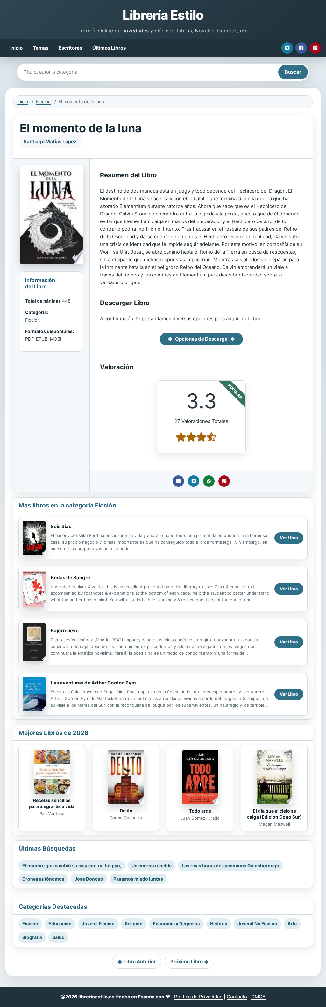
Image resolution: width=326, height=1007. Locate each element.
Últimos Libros (109, 48)
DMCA (258, 997)
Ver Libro (289, 537)
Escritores (70, 48)
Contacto (237, 997)
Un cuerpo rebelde (151, 865)
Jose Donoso (88, 878)
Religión (134, 923)
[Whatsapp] (209, 481)
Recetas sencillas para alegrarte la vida (51, 803)
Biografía (32, 937)
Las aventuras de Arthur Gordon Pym (93, 683)
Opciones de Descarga (201, 339)
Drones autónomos (43, 878)
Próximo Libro (186, 961)
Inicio (16, 48)
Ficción (43, 101)
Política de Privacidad (198, 997)
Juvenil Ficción (98, 923)
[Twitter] (287, 48)
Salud (58, 937)
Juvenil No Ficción (257, 923)
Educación (60, 923)
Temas (40, 48)
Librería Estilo (163, 15)
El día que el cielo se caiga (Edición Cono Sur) (274, 814)
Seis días (61, 526)
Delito (126, 810)
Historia (218, 923)
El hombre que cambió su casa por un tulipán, (71, 865)
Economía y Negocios (176, 923)
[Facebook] (301, 48)
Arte (292, 923)
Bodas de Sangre (70, 578)
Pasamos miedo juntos (138, 878)
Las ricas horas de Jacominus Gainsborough (230, 865)
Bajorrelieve (65, 631)
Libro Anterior (140, 961)
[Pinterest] (315, 48)
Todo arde (200, 810)
